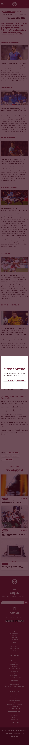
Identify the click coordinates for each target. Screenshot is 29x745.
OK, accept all (9, 380)
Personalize (20, 380)
